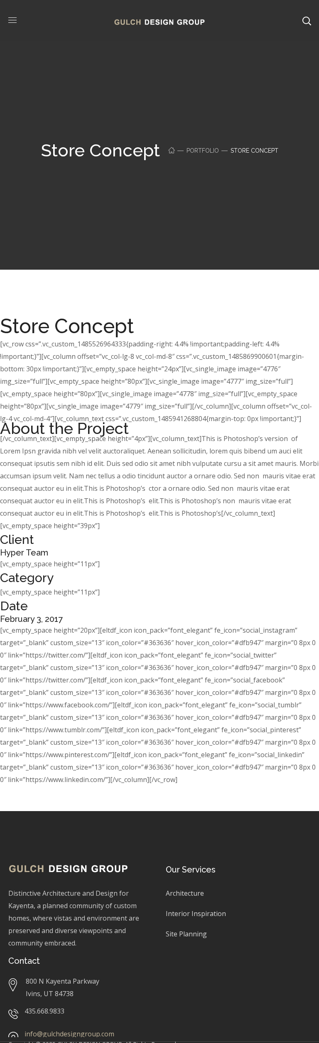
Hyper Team (24, 553)
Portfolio (202, 150)
